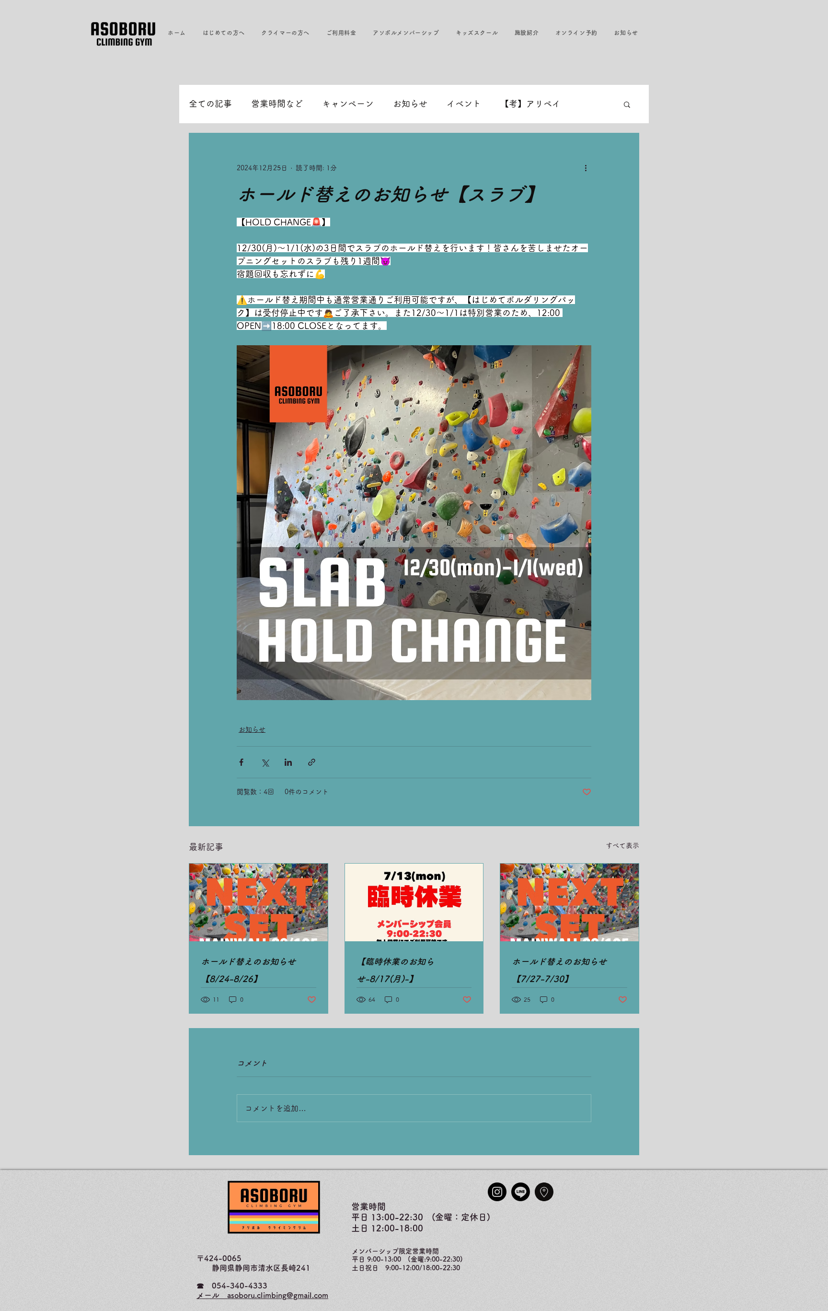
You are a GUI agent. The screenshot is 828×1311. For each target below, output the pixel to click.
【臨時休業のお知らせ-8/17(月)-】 (395, 970)
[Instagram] (497, 1191)
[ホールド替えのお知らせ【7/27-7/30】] (569, 902)
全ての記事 (210, 103)
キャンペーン (348, 103)
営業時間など (277, 103)
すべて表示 (622, 845)
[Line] (520, 1191)
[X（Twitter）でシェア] (264, 762)
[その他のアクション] (585, 168)
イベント (464, 103)
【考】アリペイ (530, 103)
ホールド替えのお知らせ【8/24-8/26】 (248, 970)
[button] (223, 32)
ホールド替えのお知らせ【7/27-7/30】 (559, 970)
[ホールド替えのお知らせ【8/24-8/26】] (258, 902)
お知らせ (410, 103)
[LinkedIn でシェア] (288, 762)
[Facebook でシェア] (241, 762)
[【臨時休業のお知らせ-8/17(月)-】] (414, 902)
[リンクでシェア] (311, 762)
